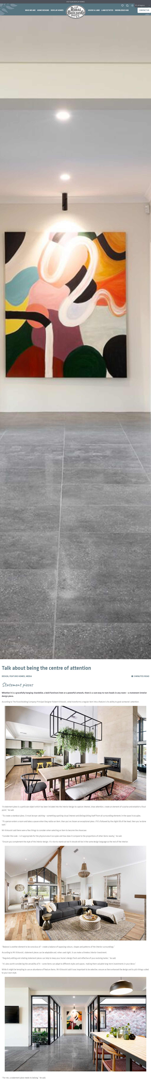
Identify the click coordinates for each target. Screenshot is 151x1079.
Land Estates (107, 10)
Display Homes (57, 10)
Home (76, 12)
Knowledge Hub (122, 10)
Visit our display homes (75, 2)
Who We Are (30, 10)
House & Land (94, 10)
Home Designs (43, 10)
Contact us (144, 10)
